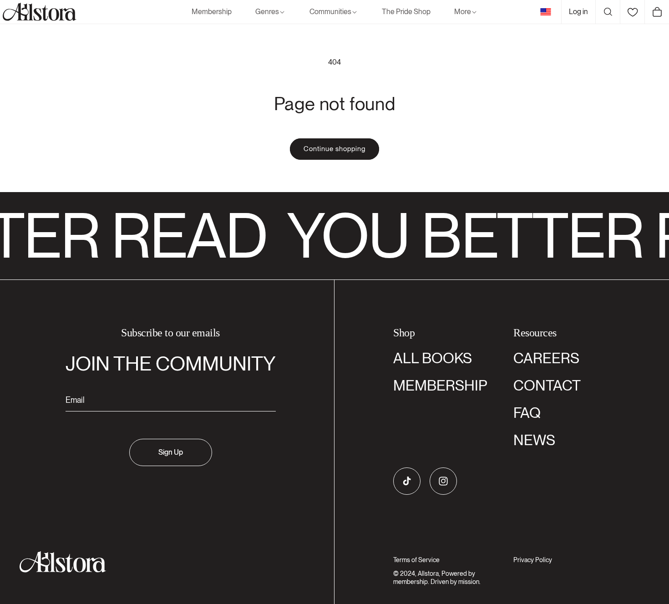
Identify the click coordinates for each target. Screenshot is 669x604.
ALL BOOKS (432, 358)
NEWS (534, 440)
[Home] (38, 12)
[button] (270, 12)
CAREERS (546, 358)
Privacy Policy (532, 559)
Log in (578, 11)
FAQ (527, 412)
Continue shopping (334, 149)
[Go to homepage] (165, 562)
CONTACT (547, 385)
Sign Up (170, 452)
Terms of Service (416, 559)
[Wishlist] (632, 12)
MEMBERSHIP (440, 385)
